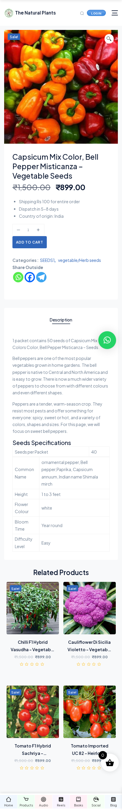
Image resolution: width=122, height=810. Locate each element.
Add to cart (29, 242)
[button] (109, 39)
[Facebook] (30, 277)
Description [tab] (61, 319)
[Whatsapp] (18, 277)
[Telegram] (41, 277)
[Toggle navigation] (115, 12)
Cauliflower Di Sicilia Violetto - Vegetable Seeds (90, 649)
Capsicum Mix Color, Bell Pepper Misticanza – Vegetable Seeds (55, 166)
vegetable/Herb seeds (79, 260)
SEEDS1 (47, 260)
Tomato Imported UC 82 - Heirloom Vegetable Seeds (89, 753)
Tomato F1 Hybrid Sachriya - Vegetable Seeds (33, 753)
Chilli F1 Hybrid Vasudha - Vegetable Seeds (33, 649)
